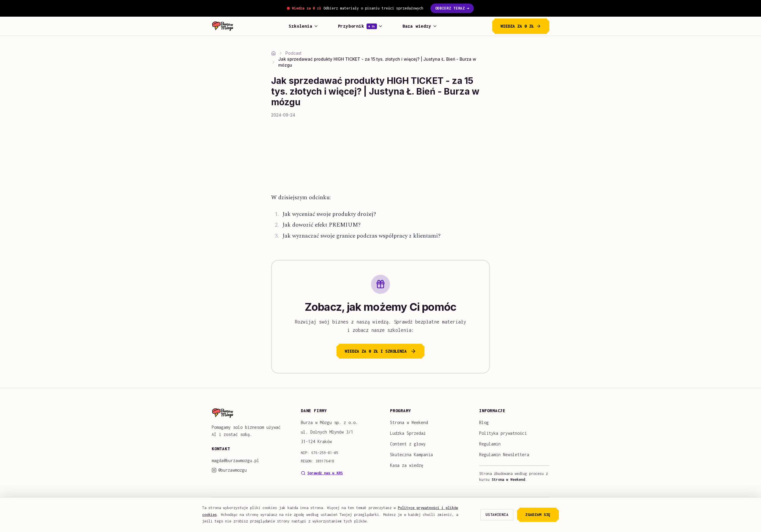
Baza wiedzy (416, 26)
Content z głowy (408, 443)
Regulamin (490, 443)
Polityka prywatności (503, 433)
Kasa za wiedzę (406, 465)
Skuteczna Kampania (411, 454)
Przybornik (356, 26)
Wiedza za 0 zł (517, 26)
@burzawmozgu (232, 470)
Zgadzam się (538, 514)
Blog (484, 422)
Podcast (293, 53)
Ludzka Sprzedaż (408, 433)
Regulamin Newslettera (504, 454)
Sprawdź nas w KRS (325, 473)
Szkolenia (300, 26)
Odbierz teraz (452, 8)
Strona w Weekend (409, 422)
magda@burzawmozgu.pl (235, 460)
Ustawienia (496, 514)
